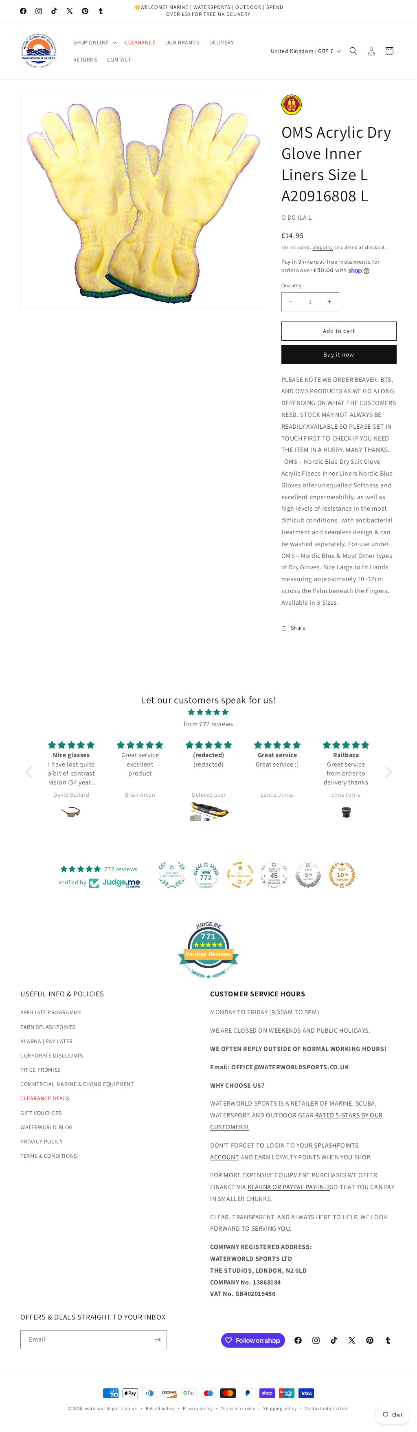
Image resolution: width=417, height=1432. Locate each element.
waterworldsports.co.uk (110, 1408)
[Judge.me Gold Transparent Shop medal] (240, 875)
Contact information (327, 1408)
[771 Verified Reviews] (208, 982)
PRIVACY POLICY (41, 1141)
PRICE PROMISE (40, 1069)
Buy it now (338, 354)
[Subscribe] (158, 1339)
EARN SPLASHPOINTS (47, 1027)
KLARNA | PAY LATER (46, 1041)
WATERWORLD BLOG (46, 1127)
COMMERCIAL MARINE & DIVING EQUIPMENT (77, 1084)
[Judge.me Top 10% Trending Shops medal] (342, 875)
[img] (208, 712)
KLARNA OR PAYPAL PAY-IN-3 (289, 1187)
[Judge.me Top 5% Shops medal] (308, 875)
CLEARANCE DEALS (44, 1098)
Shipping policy (280, 1408)
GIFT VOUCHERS (41, 1113)
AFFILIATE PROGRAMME (50, 1012)
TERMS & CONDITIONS (48, 1155)
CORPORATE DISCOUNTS (51, 1055)
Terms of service (238, 1408)
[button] (94, 42)
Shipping (322, 247)
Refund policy (160, 1408)
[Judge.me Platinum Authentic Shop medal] (172, 875)
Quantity (291, 285)
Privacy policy (198, 1408)
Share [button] (298, 627)
